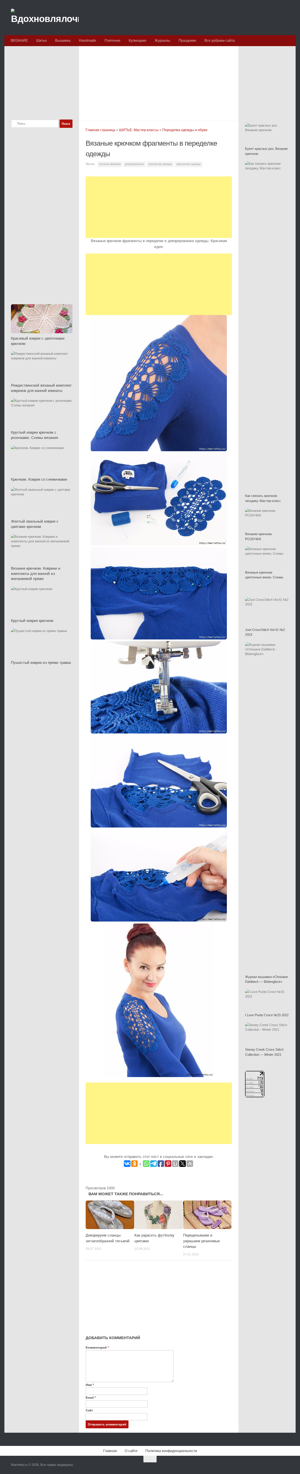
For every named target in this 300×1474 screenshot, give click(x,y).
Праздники (187, 40)
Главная (110, 1451)
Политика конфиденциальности (171, 1451)
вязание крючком (110, 164)
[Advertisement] (159, 82)
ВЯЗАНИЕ (19, 40)
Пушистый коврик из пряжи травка (41, 663)
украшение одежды (188, 164)
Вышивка (62, 40)
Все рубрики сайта (219, 40)
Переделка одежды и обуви (184, 130)
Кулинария (137, 40)
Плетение (112, 40)
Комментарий (97, 1347)
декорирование (134, 164)
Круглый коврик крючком (32, 621)
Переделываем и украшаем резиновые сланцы (201, 1241)
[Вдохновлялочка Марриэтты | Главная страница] (45, 17)
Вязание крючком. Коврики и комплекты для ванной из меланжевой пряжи (35, 573)
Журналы (162, 40)
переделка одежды (160, 164)
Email (91, 1397)
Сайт (89, 1410)
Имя (90, 1385)
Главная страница (100, 130)
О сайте (131, 1451)
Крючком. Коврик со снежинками (39, 479)
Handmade (87, 40)
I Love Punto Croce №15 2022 (267, 1015)
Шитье (41, 40)
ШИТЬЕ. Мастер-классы (139, 130)
